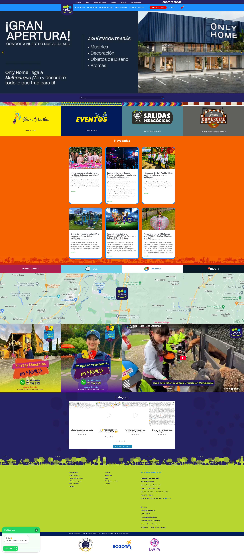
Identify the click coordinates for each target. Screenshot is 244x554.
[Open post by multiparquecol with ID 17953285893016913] (162, 415)
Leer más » (73, 191)
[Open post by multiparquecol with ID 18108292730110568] (135, 415)
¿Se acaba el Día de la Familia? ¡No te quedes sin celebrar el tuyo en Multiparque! (158, 175)
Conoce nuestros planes (152, 127)
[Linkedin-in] (172, 2)
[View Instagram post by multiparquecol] (93, 425)
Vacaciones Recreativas (136, 7)
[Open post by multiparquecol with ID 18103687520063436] (82, 415)
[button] (2, 52)
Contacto (123, 2)
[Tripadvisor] (175, 2)
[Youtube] (169, 2)
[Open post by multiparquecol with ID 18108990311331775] (109, 415)
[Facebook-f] (164, 2)
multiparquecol (82, 404)
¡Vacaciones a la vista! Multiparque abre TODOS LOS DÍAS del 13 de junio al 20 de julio (158, 236)
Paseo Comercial (136, 2)
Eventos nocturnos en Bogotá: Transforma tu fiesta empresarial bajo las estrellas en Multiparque (121, 175)
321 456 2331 (166, 498)
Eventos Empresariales (106, 7)
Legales (113, 2)
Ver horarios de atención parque (151, 472)
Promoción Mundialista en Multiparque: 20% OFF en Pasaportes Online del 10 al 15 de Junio (121, 236)
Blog (87, 2)
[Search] (163, 97)
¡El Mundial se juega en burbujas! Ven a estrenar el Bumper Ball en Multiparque (85, 236)
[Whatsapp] (180, 2)
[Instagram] (166, 2)
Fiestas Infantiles (92, 7)
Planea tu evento (91, 127)
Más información (213, 127)
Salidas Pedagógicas (121, 7)
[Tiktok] (177, 2)
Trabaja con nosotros (100, 2)
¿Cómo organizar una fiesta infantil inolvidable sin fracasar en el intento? (85, 174)
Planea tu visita (80, 7)
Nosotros (78, 2)
